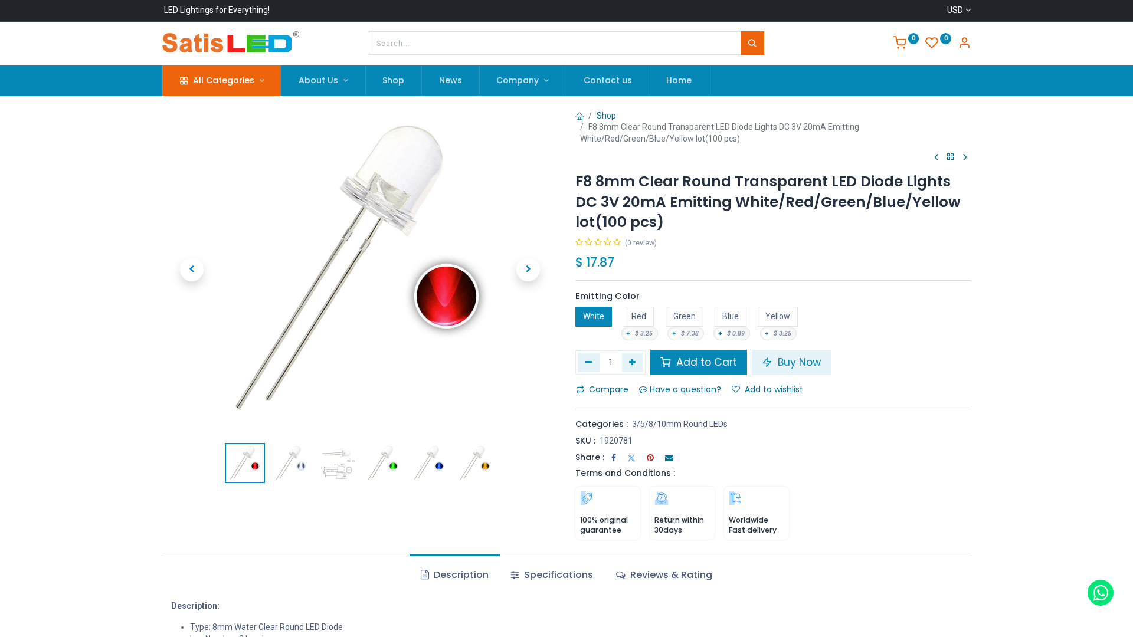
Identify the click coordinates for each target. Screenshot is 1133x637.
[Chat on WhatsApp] (1100, 593)
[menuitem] (394, 80)
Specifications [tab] (557, 575)
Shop (606, 115)
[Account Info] (964, 44)
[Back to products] (951, 157)
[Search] (752, 43)
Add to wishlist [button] (774, 389)
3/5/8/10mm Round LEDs (680, 424)
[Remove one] (589, 362)
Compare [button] (608, 389)
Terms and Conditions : (625, 473)
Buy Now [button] (798, 362)
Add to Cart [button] (705, 362)
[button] (191, 269)
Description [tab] (460, 575)
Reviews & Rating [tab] (670, 575)
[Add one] (633, 362)
